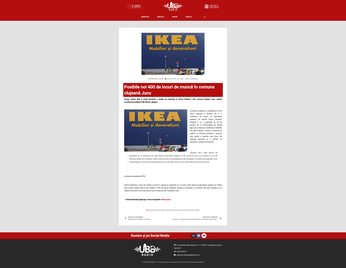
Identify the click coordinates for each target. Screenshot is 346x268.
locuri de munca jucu (173, 210)
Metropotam (166, 199)
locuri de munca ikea (156, 210)
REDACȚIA (160, 17)
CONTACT (189, 17)
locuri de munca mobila (190, 210)
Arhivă (174, 17)
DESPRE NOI (145, 17)
